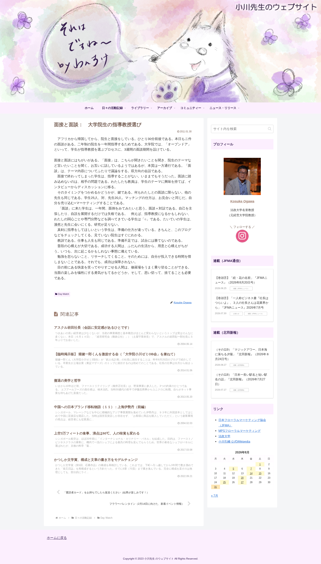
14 (251, 473)
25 (224, 482)
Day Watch (63, 294)
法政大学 (224, 436)
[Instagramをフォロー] (242, 236)
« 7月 (214, 495)
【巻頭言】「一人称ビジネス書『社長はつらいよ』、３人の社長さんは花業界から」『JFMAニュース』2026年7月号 (241, 302)
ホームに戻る (57, 538)
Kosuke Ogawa (242, 201)
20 (242, 477)
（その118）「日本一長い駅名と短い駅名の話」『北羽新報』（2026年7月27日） (241, 379)
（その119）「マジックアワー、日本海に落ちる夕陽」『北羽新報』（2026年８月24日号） (242, 354)
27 (242, 482)
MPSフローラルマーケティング (239, 430)
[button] (269, 129)
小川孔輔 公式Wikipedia (234, 441)
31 (215, 487)
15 (260, 473)
